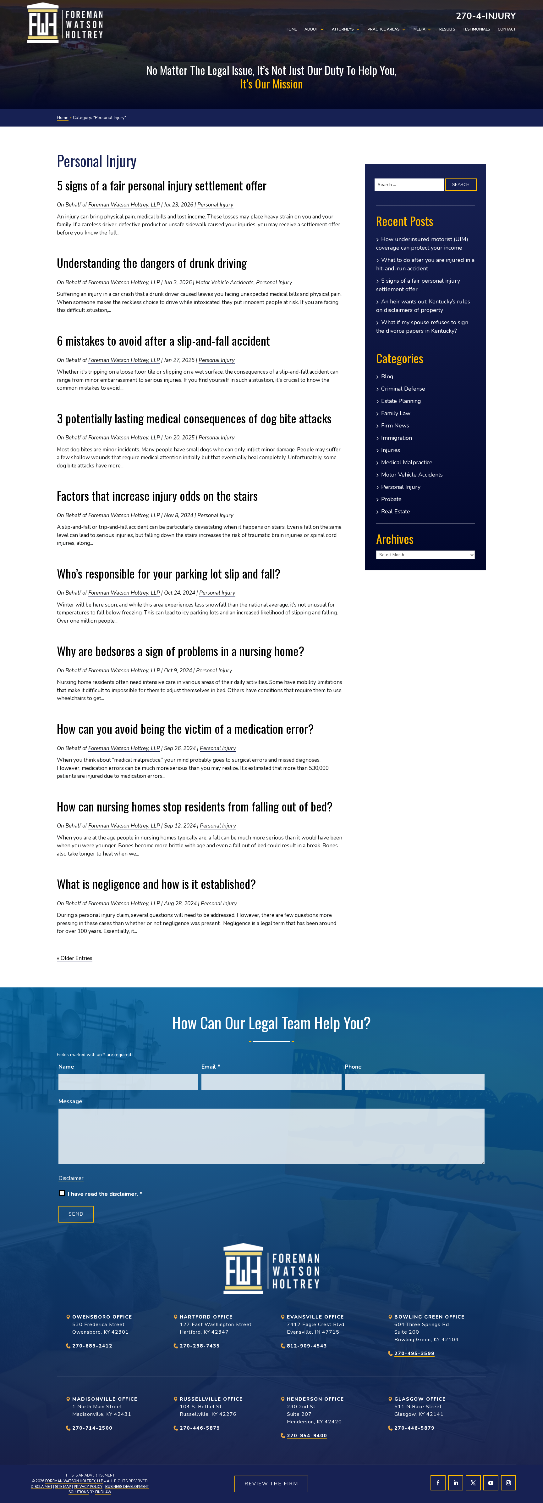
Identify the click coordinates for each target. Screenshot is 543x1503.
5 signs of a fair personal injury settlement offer (161, 185)
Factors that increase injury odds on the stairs (157, 495)
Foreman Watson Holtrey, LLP (124, 204)
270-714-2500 (92, 1428)
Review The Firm (271, 1483)
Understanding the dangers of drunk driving (152, 262)
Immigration (396, 438)
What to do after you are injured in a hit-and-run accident (425, 264)
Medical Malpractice (406, 462)
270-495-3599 (414, 1353)
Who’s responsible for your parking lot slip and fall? (169, 573)
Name (66, 1067)
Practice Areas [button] (384, 29)
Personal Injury (215, 204)
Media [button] (419, 29)
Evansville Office (315, 1317)
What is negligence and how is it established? (158, 883)
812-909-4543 (307, 1346)
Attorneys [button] (343, 29)
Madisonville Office (105, 1399)
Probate (391, 499)
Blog (387, 376)
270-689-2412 (92, 1346)
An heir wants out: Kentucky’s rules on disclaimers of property (423, 306)
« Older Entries (74, 958)
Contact (507, 29)
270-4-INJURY (486, 16)
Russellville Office (211, 1399)
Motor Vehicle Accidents (225, 282)
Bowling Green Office (429, 1317)
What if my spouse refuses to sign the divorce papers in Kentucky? (422, 327)
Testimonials (476, 29)
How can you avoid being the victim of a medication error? (185, 728)
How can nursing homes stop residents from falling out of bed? (195, 806)
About (311, 29)
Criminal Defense (403, 389)
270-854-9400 (307, 1435)
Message (70, 1101)
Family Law (395, 413)
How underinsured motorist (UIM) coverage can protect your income (422, 243)
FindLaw (103, 1492)
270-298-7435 (200, 1346)
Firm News (395, 425)
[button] (536, 1457)
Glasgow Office (420, 1399)
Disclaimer (71, 1178)
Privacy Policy (88, 1486)
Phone (353, 1067)
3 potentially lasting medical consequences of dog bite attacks (194, 418)
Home (291, 29)
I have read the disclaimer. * (105, 1194)
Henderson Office (315, 1399)
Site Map (63, 1486)
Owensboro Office (102, 1317)
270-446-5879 (200, 1428)
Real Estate (395, 511)
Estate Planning (401, 401)
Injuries (390, 450)
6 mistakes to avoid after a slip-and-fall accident (163, 340)
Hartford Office (206, 1317)
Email (210, 1067)
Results (447, 29)
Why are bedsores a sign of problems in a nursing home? (180, 650)
